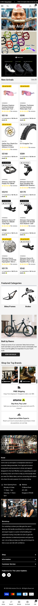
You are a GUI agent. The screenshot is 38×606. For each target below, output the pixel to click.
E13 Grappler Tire (26, 143)
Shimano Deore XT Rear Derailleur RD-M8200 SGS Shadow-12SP (27, 183)
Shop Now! (7, 2)
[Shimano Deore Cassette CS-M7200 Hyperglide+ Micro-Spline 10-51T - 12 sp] (10, 246)
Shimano (5, 103)
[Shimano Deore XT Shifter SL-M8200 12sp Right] (10, 208)
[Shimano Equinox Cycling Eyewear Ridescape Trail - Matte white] (10, 93)
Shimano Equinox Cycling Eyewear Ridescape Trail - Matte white (8, 107)
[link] (19, 390)
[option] (10, 297)
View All (34, 79)
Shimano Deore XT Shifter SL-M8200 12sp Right (8, 221)
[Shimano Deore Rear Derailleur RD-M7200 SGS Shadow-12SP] (28, 208)
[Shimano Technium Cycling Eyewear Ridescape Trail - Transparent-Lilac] (28, 93)
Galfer (4, 141)
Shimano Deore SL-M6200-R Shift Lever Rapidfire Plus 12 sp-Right (27, 260)
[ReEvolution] (19, 42)
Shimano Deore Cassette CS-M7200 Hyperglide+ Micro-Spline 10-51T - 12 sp (9, 260)
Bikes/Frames (9, 306)
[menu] (2, 6)
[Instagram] (9, 575)
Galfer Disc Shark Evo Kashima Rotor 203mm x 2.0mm (9, 145)
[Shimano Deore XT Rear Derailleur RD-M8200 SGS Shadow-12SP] (28, 170)
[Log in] (30, 6)
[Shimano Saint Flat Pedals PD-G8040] (10, 170)
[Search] (8, 6)
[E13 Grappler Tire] (28, 132)
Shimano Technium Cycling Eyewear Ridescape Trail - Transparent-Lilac (27, 107)
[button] (6, 111)
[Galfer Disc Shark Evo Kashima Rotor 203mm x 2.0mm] (10, 132)
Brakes (28, 306)
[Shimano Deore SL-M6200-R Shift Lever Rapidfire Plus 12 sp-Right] (28, 246)
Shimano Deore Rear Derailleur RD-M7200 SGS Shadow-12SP (27, 221)
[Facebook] (4, 575)
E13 (21, 141)
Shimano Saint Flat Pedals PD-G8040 (8, 182)
